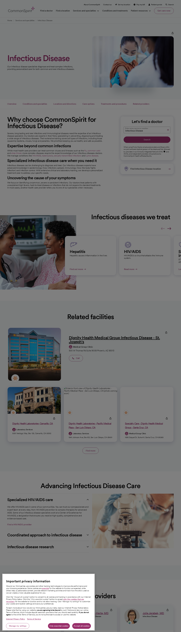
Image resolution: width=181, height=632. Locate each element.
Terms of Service (34, 619)
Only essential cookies (58, 626)
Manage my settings (17, 626)
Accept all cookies (81, 626)
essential (45, 588)
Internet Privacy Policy (15, 619)
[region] (48, 602)
